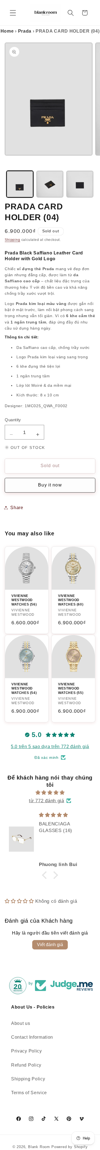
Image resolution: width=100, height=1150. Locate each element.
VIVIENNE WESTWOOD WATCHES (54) (24, 688)
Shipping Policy (28, 1078)
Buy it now (50, 485)
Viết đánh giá (50, 944)
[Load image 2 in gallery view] (49, 184)
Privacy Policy (26, 1050)
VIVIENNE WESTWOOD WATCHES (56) (24, 600)
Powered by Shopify (69, 1147)
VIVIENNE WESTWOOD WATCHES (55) (70, 688)
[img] (50, 792)
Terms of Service (29, 1092)
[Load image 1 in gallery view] (19, 184)
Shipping (12, 239)
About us (20, 1023)
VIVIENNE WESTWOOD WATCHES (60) (70, 600)
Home (7, 31)
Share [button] (16, 507)
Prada (24, 31)
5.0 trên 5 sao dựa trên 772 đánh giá (50, 746)
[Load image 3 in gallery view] (79, 184)
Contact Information (32, 1037)
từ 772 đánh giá (46, 800)
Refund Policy (26, 1064)
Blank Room (39, 1147)
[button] (13, 13)
